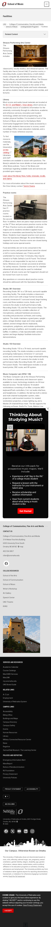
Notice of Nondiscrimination (13, 767)
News (5, 743)
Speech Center (9, 598)
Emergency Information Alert (14, 760)
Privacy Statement (10, 774)
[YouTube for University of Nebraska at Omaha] (19, 831)
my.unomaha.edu (10, 681)
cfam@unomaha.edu (11, 555)
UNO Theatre (8, 602)
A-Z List (6, 694)
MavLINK (6, 678)
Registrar (6, 747)
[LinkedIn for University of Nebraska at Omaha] (25, 831)
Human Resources (10, 732)
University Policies (10, 777)
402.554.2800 (9, 804)
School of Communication (13, 580)
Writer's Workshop (10, 589)
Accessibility (8, 711)
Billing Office (7, 715)
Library (5, 736)
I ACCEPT (8, 911)
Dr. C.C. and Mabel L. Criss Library (19, 105)
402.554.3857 (8, 551)
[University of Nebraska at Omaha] (5, 4)
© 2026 (6, 824)
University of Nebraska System (15, 701)
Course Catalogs (9, 670)
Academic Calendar (10, 667)
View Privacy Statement (32, 905)
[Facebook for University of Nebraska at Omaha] (6, 831)
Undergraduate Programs (30, 27)
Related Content (11, 34)
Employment (8, 698)
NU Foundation (8, 770)
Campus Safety (9, 725)
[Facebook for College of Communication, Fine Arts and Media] (6, 563)
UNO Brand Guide (9, 685)
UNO (4, 24)
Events (5, 729)
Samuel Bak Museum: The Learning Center (19, 750)
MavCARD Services (10, 674)
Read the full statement (17, 876)
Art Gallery (7, 593)
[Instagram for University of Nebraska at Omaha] (32, 831)
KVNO (5, 606)
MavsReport (7, 763)
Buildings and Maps (10, 718)
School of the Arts (10, 576)
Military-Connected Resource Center (17, 740)
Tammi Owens (29, 186)
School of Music (15, 4)
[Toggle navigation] (46, 4)
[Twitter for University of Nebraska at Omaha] (12, 831)
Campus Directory (10, 722)
